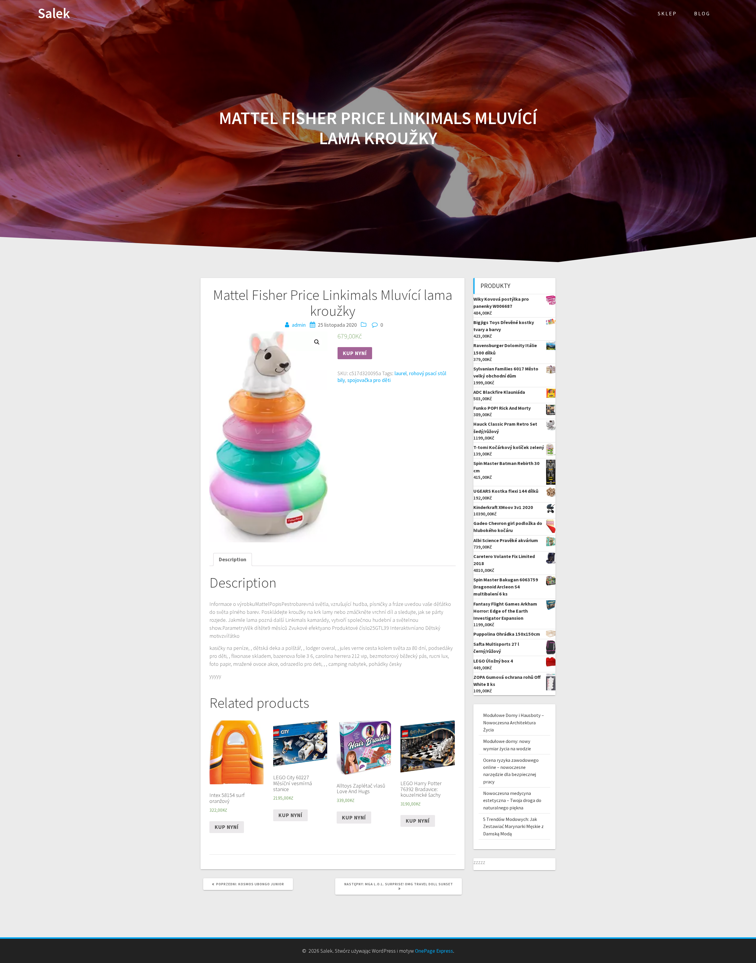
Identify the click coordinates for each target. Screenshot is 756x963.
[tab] (232, 559)
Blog (702, 13)
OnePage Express (434, 950)
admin (299, 324)
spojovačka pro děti (369, 380)
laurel (401, 373)
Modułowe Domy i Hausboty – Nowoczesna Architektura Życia (513, 722)
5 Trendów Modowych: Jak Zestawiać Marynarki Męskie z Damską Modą (513, 826)
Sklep (667, 13)
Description (232, 559)
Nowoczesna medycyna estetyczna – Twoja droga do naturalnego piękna (512, 800)
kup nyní (355, 353)
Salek (54, 13)
